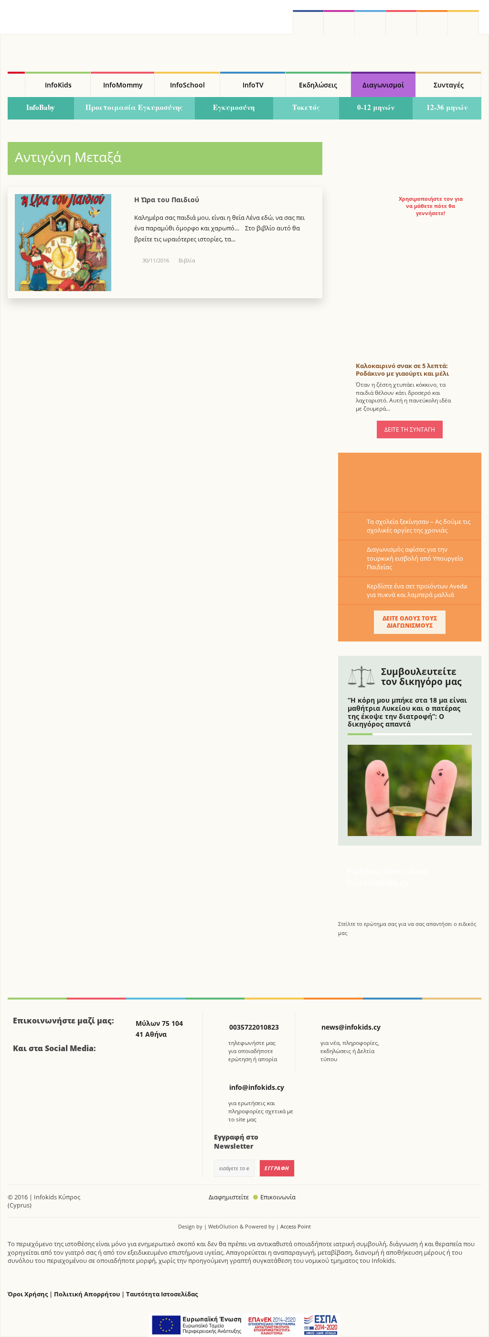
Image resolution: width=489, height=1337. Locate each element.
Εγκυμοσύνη (234, 107)
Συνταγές (449, 84)
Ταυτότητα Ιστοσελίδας (162, 1294)
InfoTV (253, 84)
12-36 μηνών (447, 107)
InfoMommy (123, 84)
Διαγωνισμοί (383, 84)
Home (16, 85)
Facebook (24, 1075)
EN (401, 22)
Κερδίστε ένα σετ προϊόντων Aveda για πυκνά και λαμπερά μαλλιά (417, 590)
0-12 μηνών (375, 107)
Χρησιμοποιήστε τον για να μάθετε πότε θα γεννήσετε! (431, 206)
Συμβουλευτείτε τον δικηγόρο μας (421, 676)
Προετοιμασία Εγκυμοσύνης (134, 107)
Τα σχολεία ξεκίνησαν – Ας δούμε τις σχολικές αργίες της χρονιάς (418, 525)
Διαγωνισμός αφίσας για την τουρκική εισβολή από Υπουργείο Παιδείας (415, 558)
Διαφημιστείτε (229, 1197)
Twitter (370, 22)
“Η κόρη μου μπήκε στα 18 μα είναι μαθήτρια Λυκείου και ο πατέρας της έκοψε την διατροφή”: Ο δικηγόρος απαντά (407, 712)
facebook (308, 22)
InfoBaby (40, 107)
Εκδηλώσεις (318, 84)
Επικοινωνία (278, 1197)
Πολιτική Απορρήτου (87, 1294)
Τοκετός (306, 107)
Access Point (295, 1226)
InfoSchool (187, 84)
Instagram (339, 22)
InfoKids (58, 84)
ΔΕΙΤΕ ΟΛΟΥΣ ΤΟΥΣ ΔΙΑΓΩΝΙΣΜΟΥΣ (410, 621)
